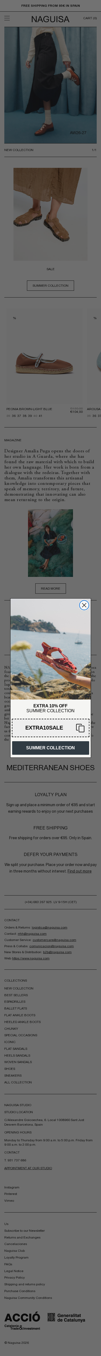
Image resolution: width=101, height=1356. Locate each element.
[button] (50, 728)
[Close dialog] (84, 605)
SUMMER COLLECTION (50, 748)
